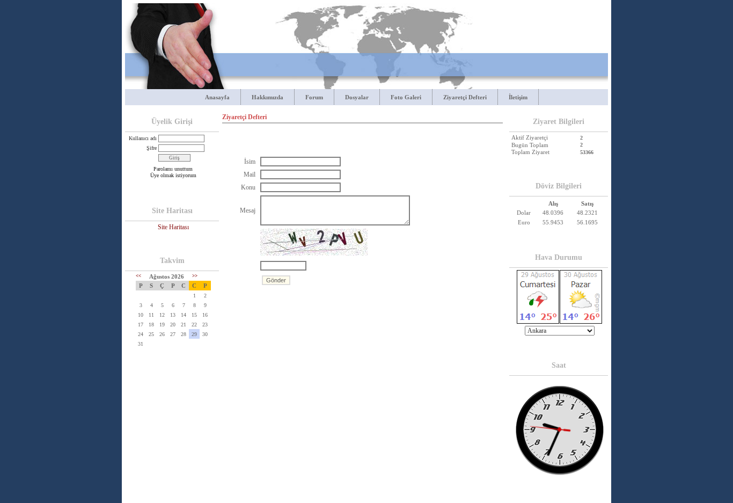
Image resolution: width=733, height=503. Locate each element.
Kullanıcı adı (143, 138)
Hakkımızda (267, 97)
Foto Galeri (406, 97)
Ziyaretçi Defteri (465, 97)
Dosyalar (357, 97)
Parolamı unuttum (173, 169)
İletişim (518, 97)
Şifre (151, 148)
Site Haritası (173, 227)
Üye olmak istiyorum (173, 175)
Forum (314, 97)
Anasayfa (217, 97)
